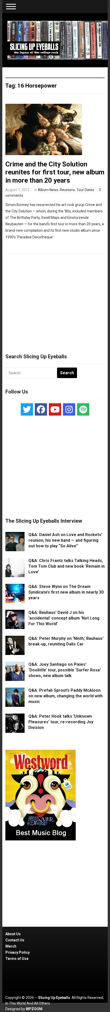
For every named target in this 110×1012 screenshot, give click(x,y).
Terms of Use (16, 959)
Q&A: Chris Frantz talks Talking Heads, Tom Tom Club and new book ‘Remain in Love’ (66, 566)
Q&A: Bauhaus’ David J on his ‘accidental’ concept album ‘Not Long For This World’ (64, 618)
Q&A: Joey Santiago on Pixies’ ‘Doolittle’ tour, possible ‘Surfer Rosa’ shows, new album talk (64, 670)
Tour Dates (85, 190)
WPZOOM (34, 1009)
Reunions (67, 190)
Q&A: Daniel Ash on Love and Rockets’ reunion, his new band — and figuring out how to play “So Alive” (65, 540)
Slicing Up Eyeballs (54, 998)
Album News (48, 190)
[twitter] (27, 409)
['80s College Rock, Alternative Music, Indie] (57, 40)
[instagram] (69, 409)
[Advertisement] (55, 301)
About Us (13, 934)
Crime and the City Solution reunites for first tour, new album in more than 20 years (54, 172)
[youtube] (55, 409)
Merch (10, 946)
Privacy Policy (17, 952)
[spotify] (83, 409)
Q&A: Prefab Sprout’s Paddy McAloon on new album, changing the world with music (65, 696)
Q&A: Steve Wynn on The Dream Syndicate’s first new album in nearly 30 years (66, 592)
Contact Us (14, 940)
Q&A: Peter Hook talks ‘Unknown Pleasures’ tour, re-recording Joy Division (60, 722)
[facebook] (41, 409)
